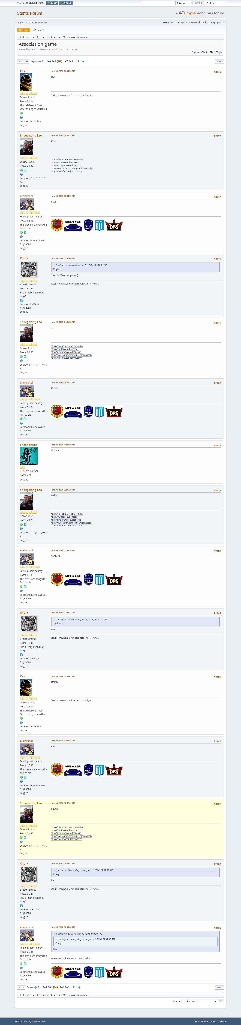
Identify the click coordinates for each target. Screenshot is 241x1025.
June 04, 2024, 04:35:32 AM (63, 322)
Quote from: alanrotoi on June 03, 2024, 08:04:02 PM (81, 265)
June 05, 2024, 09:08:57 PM (63, 863)
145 (54, 61)
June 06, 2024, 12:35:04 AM (63, 927)
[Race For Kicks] (21, 117)
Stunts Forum (29, 13)
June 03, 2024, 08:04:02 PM (63, 196)
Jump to (176, 1001)
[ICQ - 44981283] (21, 169)
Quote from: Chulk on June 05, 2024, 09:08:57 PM (79, 933)
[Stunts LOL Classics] (21, 173)
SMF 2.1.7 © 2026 (22, 1021)
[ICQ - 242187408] (21, 113)
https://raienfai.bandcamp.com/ (66, 171)
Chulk (24, 258)
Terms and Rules (208, 1021)
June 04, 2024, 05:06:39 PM (63, 489)
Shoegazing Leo (31, 135)
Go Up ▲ (222, 1021)
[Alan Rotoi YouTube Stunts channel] (21, 236)
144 (49, 61)
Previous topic (199, 52)
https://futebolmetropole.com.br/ (67, 159)
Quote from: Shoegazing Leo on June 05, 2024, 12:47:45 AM (84, 870)
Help (196, 1021)
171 (78, 61)
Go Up (21, 987)
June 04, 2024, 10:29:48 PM (63, 740)
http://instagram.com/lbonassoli (66, 165)
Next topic (216, 52)
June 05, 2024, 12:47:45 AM (63, 803)
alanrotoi (26, 196)
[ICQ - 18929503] (21, 232)
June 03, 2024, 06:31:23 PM (63, 135)
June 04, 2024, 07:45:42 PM (63, 676)
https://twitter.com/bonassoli (65, 162)
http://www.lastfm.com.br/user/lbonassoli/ (71, 168)
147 (66, 61)
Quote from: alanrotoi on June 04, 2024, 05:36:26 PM (81, 619)
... (45, 61)
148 (71, 61)
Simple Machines (38, 1021)
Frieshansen (28, 445)
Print (219, 61)
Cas (22, 71)
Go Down (23, 61)
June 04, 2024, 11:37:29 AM (63, 444)
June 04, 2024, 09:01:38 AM (63, 382)
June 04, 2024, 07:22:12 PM (63, 612)
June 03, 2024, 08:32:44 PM (63, 258)
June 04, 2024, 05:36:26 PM (63, 550)
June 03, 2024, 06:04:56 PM (63, 71)
